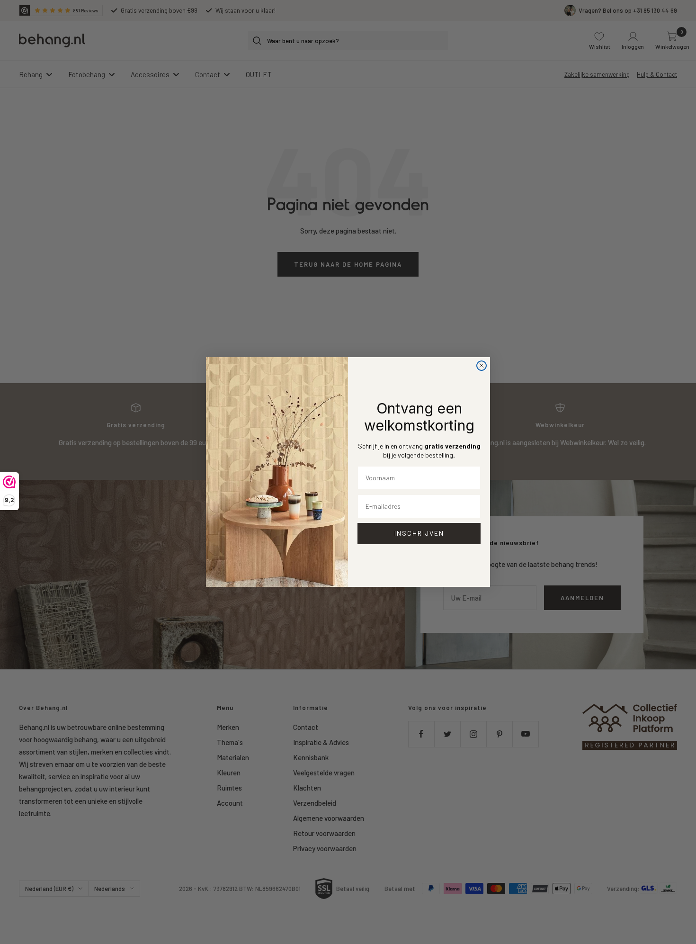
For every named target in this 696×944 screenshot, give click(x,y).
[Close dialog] (481, 365)
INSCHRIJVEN (419, 533)
